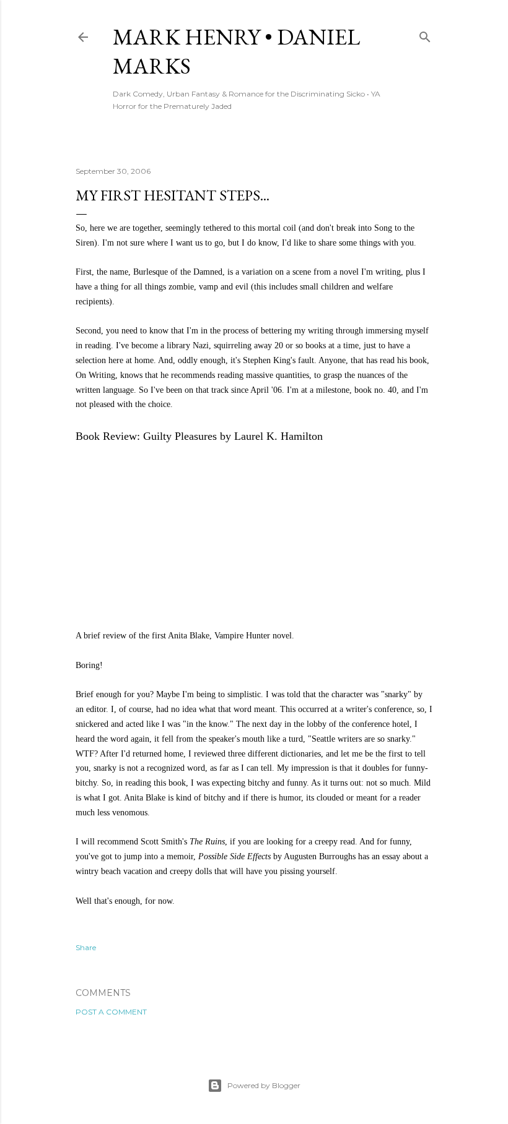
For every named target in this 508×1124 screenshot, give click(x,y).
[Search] (425, 34)
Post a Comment (111, 1011)
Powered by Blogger (263, 1085)
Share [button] (86, 947)
